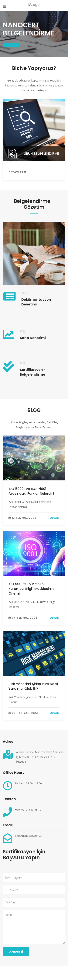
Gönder (14, 951)
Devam (55, 518)
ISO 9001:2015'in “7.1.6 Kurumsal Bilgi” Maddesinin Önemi (31, 588)
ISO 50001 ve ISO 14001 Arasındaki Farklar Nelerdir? (31, 491)
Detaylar (16, 172)
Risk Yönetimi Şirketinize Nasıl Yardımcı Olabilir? (33, 686)
